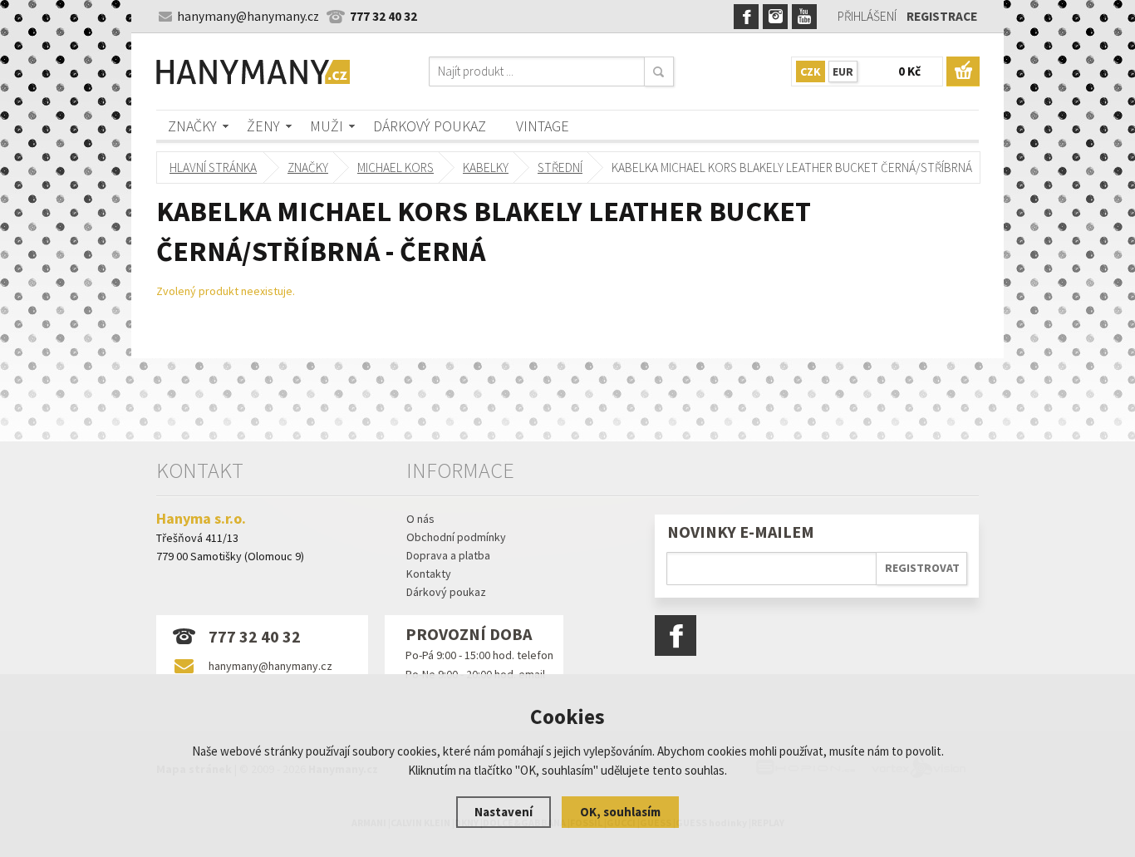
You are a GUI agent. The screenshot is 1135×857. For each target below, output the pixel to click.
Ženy (263, 125)
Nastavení (503, 812)
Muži (326, 125)
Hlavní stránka (213, 167)
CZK (810, 71)
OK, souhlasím (620, 812)
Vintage (542, 125)
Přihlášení (867, 16)
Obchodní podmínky (456, 536)
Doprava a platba (448, 555)
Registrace (942, 16)
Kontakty (428, 573)
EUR (843, 71)
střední (560, 167)
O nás (420, 518)
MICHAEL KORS (395, 167)
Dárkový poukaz (429, 125)
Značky (192, 125)
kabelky (486, 167)
